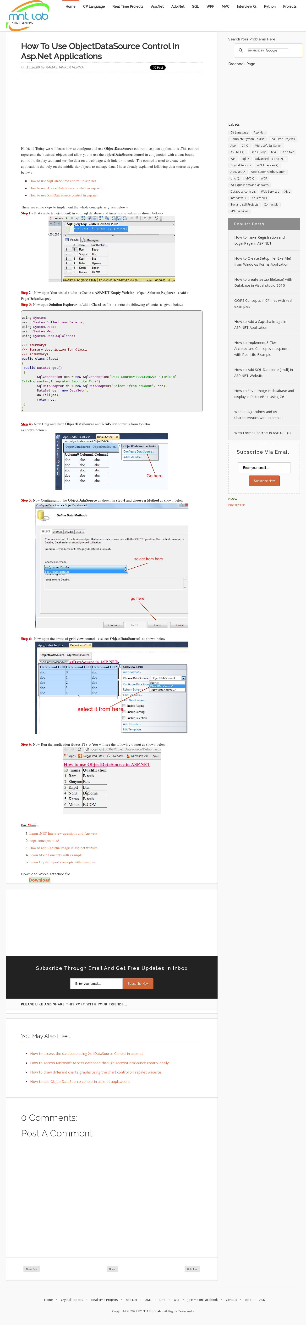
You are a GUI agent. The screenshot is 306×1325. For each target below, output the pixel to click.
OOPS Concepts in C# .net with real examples (263, 303)
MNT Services (239, 211)
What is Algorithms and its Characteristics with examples (259, 414)
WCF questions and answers (249, 185)
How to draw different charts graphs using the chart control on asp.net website (95, 1072)
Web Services (270, 192)
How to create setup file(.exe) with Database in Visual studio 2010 (263, 282)
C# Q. (245, 146)
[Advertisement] (112, 109)
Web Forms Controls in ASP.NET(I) (262, 432)
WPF (210, 6)
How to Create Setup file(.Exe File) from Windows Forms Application (262, 261)
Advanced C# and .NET (270, 159)
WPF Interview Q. (268, 165)
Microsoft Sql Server (268, 146)
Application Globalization (268, 172)
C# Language (94, 6)
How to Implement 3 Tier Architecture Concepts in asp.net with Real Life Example (261, 348)
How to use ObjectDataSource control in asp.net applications (80, 1081)
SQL (195, 6)
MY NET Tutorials (150, 1311)
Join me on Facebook (203, 1299)
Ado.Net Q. (238, 172)
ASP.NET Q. (237, 152)
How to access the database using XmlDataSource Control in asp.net (86, 1053)
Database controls (243, 192)
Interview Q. (247, 6)
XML (287, 192)
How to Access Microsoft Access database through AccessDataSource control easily (99, 1062)
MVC (226, 6)
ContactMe (271, 204)
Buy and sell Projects (244, 204)
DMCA (232, 499)
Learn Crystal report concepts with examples (62, 862)
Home (71, 6)
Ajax (233, 146)
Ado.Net (178, 6)
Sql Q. (246, 159)
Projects (290, 6)
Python (270, 6)
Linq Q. (235, 178)
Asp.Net (157, 6)
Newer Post (31, 1269)
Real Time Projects (128, 6)
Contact (231, 1299)
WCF (264, 178)
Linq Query (258, 152)
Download (39, 880)
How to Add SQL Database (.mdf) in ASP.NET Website (263, 372)
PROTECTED (236, 505)
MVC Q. (250, 178)
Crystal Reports (240, 165)
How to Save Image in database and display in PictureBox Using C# (264, 393)
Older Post (192, 1269)
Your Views (259, 198)
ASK (262, 1299)
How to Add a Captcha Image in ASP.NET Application (260, 324)
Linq (162, 1299)
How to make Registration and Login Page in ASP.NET (259, 240)
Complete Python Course (247, 139)
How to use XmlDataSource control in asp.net (63, 195)
